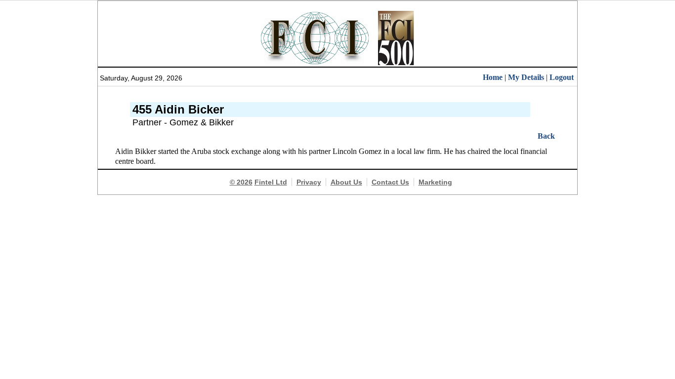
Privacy (308, 182)
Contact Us (390, 182)
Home (493, 77)
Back (546, 136)
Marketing (435, 182)
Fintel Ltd (270, 182)
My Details (526, 77)
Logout (561, 77)
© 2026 (241, 182)
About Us (346, 182)
